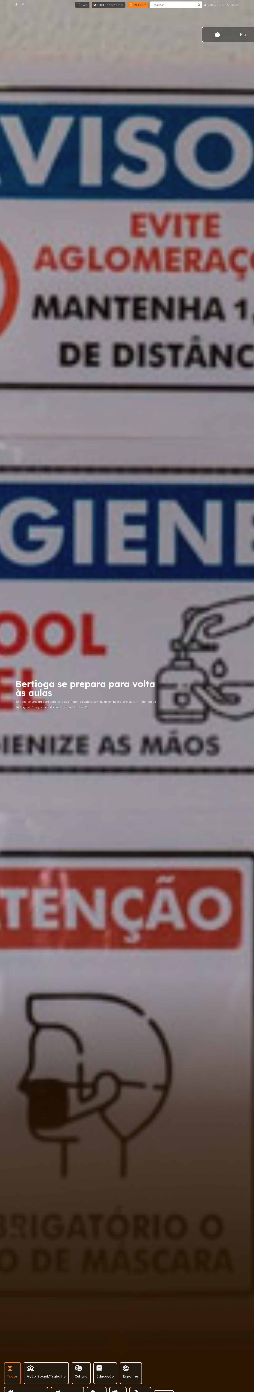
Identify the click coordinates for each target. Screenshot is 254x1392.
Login (234, 4)
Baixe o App (139, 5)
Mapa (84, 5)
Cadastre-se (216, 4)
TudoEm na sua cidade (110, 5)
